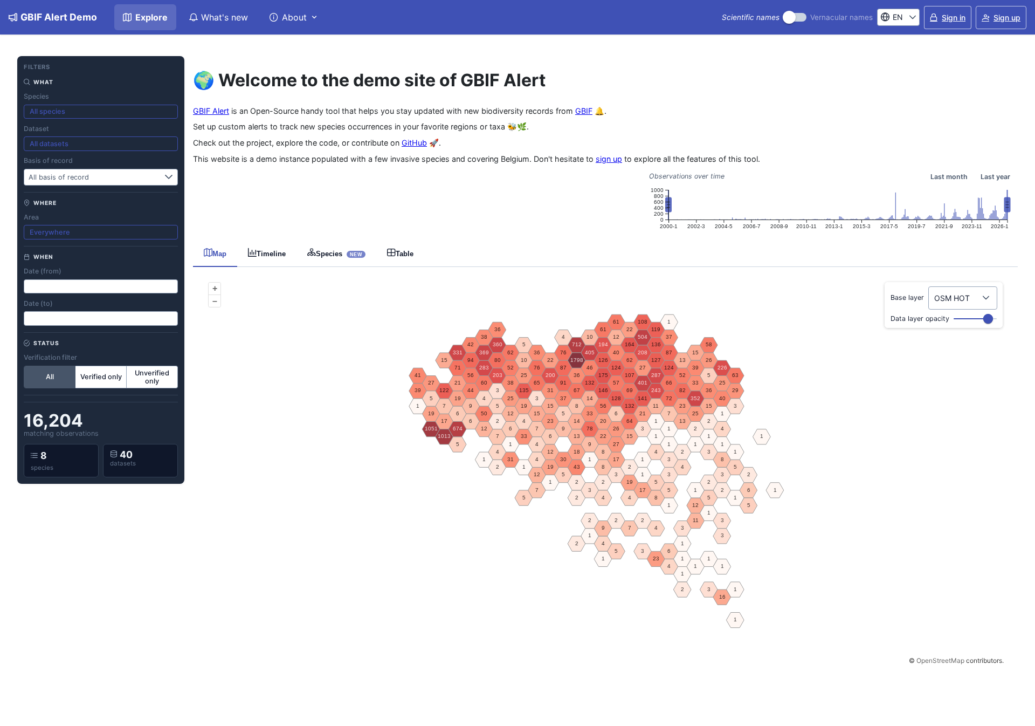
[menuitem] (145, 17)
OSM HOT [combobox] (952, 298)
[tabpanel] (605, 472)
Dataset (36, 129)
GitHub (414, 142)
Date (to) (38, 303)
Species (36, 96)
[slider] (988, 319)
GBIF (583, 110)
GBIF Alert (211, 110)
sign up (609, 158)
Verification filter (50, 357)
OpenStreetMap (940, 660)
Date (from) (42, 271)
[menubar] (220, 17)
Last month (949, 177)
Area (31, 217)
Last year (995, 177)
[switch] (794, 17)
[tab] (215, 253)
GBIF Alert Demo (58, 17)
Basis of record (48, 160)
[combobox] (892, 17)
